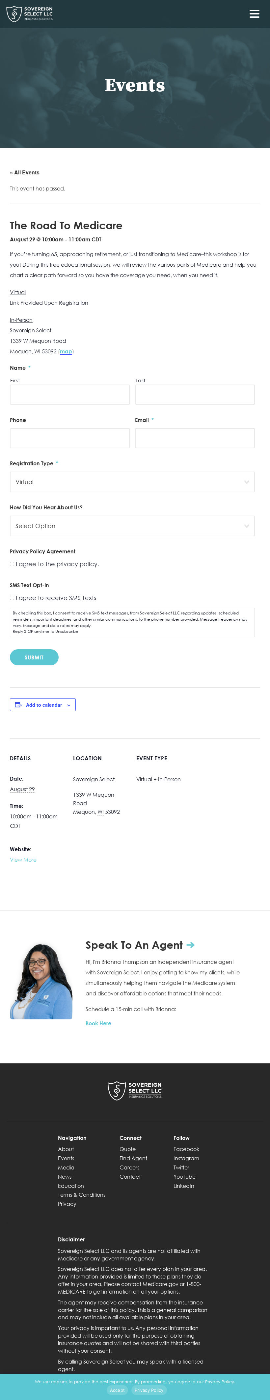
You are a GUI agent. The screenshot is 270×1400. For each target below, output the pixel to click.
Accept (117, 1390)
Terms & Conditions (81, 1194)
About (66, 1148)
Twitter (181, 1167)
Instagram (186, 1158)
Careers (129, 1167)
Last (141, 380)
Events (66, 1158)
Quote (128, 1148)
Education (71, 1185)
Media (66, 1167)
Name (20, 368)
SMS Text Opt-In (29, 585)
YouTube (185, 1176)
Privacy (67, 1203)
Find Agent (133, 1158)
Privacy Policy (149, 1390)
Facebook (186, 1148)
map (66, 351)
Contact (130, 1176)
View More (23, 859)
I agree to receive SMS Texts (56, 597)
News (64, 1176)
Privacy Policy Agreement (42, 551)
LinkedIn (184, 1185)
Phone (18, 420)
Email (144, 420)
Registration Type (34, 463)
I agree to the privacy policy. (57, 563)
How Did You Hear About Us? (46, 507)
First (15, 380)
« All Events (25, 172)
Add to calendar (44, 704)
